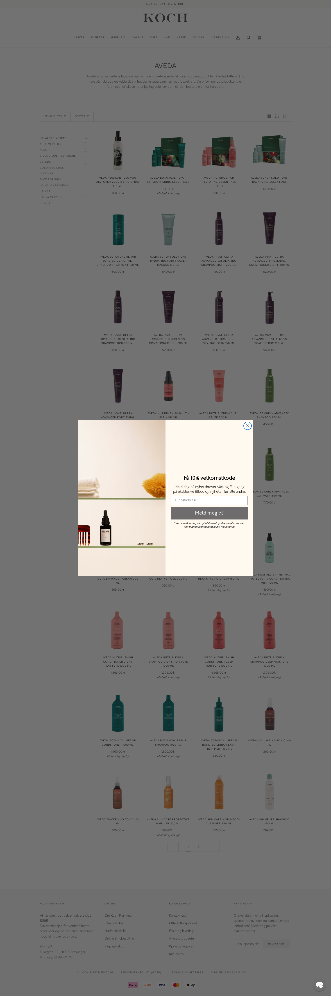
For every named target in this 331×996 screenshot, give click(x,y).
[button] (319, 984)
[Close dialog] (248, 426)
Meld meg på (209, 513)
